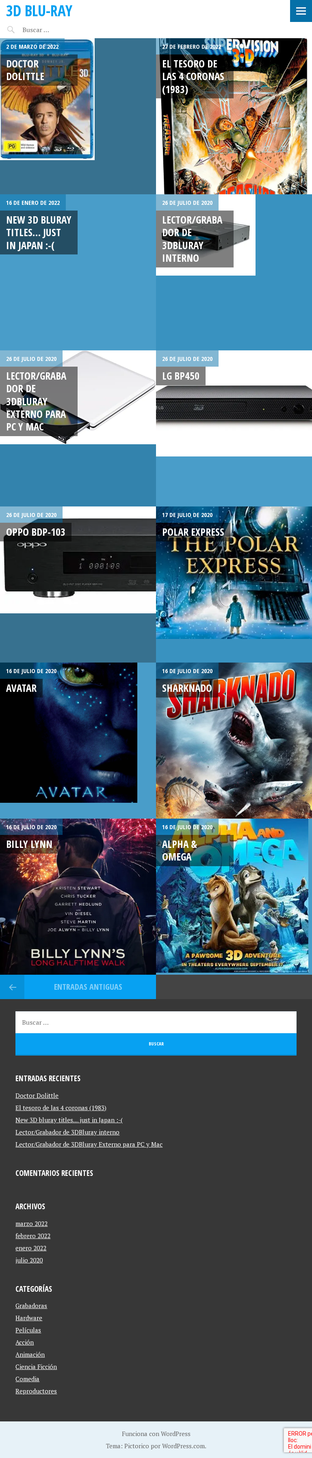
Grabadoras (31, 1306)
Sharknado (187, 688)
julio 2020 (29, 1260)
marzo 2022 (31, 1223)
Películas (28, 1330)
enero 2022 (30, 1248)
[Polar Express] (234, 584)
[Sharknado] (234, 741)
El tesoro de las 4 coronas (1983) (193, 76)
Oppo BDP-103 (35, 532)
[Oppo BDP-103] (78, 584)
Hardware (28, 1318)
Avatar (21, 688)
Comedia (27, 1379)
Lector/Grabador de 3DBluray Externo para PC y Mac (36, 401)
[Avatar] (78, 741)
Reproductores (36, 1391)
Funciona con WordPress (156, 1434)
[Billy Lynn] (78, 897)
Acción (24, 1342)
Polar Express (193, 532)
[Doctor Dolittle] (78, 116)
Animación (30, 1354)
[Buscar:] (56, 29)
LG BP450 (180, 375)
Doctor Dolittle (25, 69)
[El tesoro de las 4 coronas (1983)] (234, 116)
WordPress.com (183, 1446)
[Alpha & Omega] (234, 897)
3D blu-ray (39, 10)
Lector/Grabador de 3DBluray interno (192, 239)
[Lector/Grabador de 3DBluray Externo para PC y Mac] (78, 428)
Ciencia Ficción (36, 1366)
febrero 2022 (32, 1236)
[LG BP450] (234, 428)
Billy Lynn (29, 844)
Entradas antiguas (88, 986)
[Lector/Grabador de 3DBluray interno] (234, 272)
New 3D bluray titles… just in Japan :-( (39, 232)
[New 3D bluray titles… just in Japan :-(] (78, 272)
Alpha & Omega (179, 850)
